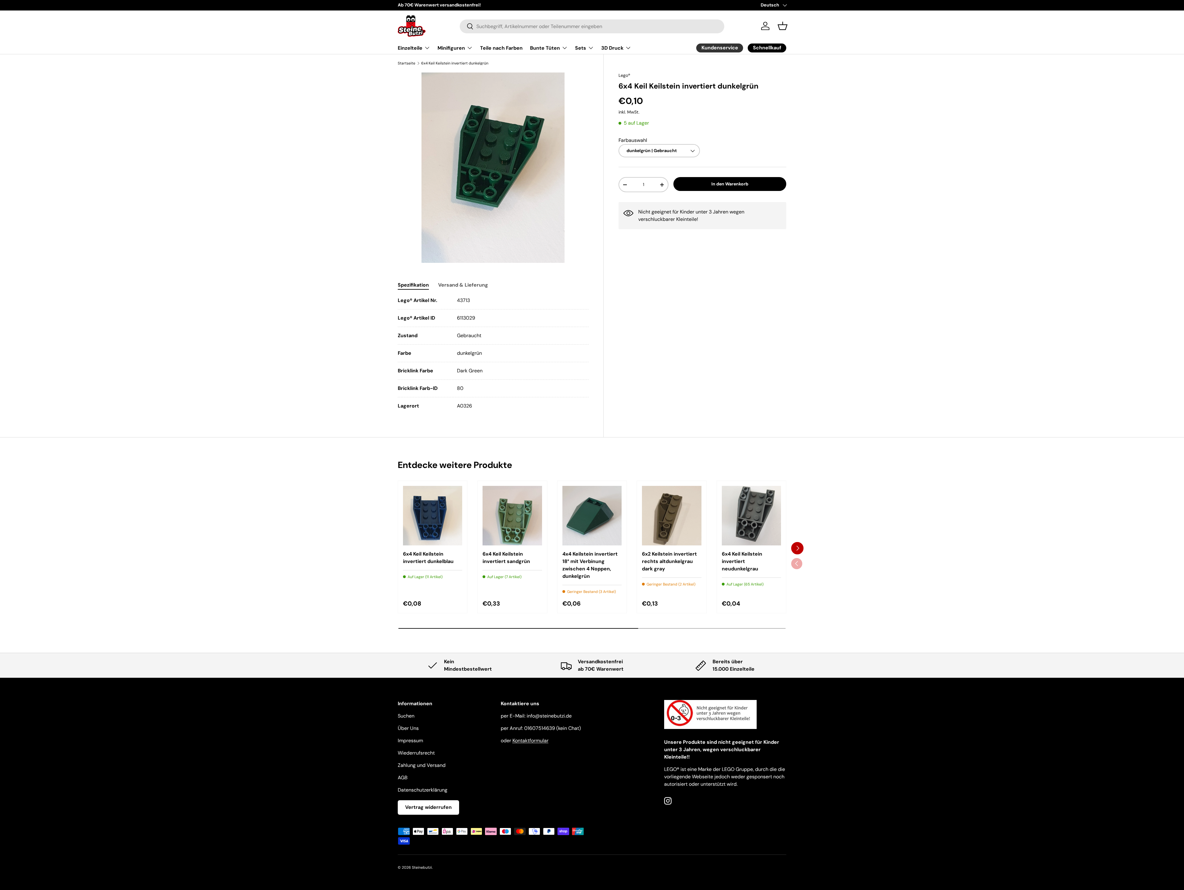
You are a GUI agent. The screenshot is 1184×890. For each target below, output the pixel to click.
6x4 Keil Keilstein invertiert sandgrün (506, 558)
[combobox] (592, 26)
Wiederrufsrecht (416, 753)
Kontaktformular (530, 740)
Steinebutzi (422, 867)
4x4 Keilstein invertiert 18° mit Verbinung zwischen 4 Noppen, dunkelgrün (590, 565)
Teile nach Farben (501, 48)
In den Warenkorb (729, 184)
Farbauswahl (633, 140)
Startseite (406, 63)
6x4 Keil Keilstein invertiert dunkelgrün (454, 63)
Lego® (624, 75)
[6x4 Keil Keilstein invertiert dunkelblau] (432, 515)
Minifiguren (451, 48)
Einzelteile (410, 48)
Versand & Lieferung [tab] (463, 285)
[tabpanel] (493, 353)
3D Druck (612, 48)
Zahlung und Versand (422, 765)
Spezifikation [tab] (413, 285)
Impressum (410, 740)
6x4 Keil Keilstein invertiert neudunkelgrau (742, 561)
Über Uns (408, 728)
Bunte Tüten (545, 48)
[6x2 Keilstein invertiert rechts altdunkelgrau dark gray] (671, 515)
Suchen (406, 716)
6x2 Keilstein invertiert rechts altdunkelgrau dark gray (669, 561)
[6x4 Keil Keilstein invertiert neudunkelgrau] (751, 515)
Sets (580, 48)
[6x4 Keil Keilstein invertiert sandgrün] (512, 515)
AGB (403, 777)
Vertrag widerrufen (428, 807)
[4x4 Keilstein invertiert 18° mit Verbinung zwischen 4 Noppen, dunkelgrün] (592, 515)
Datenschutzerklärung (422, 790)
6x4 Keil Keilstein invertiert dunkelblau (428, 558)
